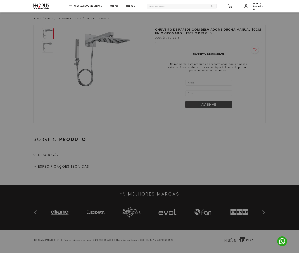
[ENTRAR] (255, 6)
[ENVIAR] (208, 104)
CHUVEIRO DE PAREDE (97, 19)
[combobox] (181, 6)
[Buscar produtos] (212, 6)
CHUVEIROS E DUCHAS (69, 19)
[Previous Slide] (35, 212)
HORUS (37, 19)
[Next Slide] (263, 212)
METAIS (49, 19)
